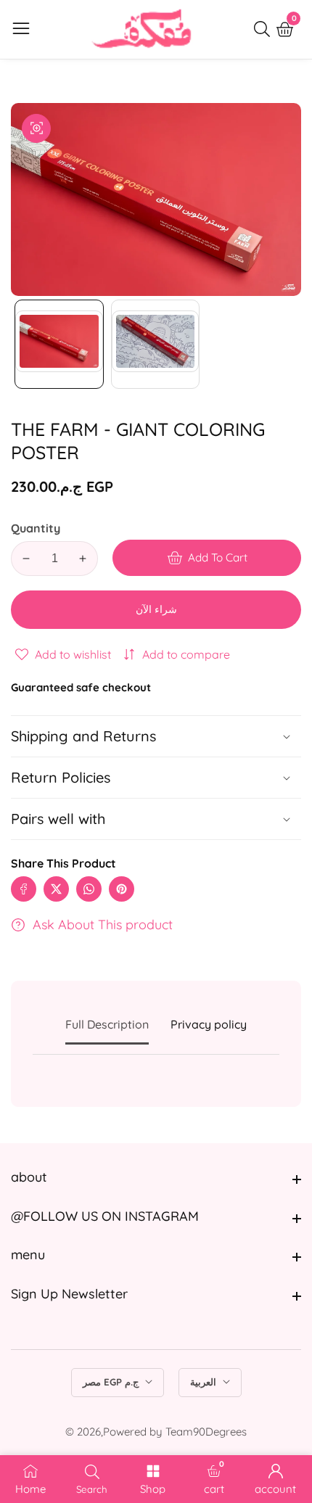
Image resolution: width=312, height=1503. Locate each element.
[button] (156, 819)
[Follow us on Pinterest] (121, 889)
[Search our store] (265, 29)
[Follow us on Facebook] (23, 889)
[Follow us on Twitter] (56, 889)
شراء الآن (156, 609)
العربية (204, 1382)
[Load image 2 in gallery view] (155, 344)
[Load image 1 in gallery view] (59, 344)
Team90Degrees (206, 1431)
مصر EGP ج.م (112, 1382)
